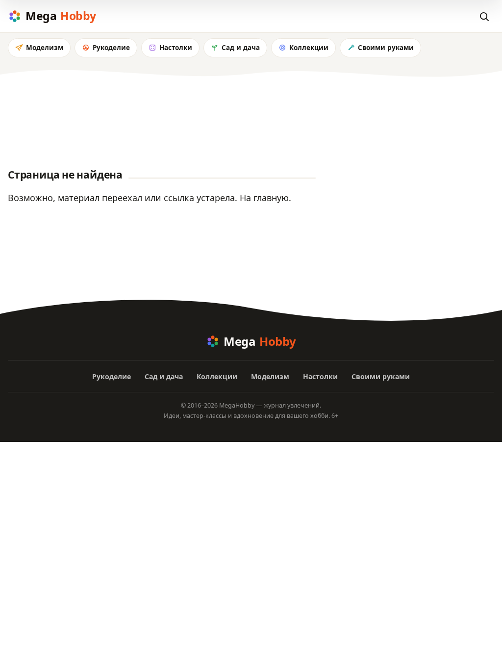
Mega (60, 16)
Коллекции (308, 47)
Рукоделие (111, 47)
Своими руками (386, 47)
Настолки (175, 47)
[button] (484, 16)
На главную (264, 198)
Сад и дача (241, 47)
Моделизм (44, 47)
